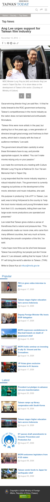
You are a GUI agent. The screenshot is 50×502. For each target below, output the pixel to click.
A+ (28, 96)
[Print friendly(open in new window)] (14, 43)
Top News (23, 15)
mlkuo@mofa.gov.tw (30, 265)
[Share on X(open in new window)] (5, 43)
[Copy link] (17, 43)
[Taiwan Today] (15, 4)
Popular (7, 276)
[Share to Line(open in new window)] (8, 43)
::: (2, 1)
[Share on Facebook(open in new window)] (2, 43)
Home (5, 15)
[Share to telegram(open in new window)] (11, 43)
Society (13, 15)
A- (21, 96)
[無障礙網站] (25, 496)
